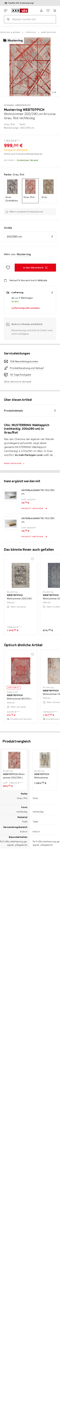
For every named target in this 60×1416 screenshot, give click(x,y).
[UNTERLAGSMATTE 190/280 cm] (10, 495)
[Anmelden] (41, 10)
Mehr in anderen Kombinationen (26, 211)
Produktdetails (13, 410)
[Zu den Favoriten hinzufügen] (8, 268)
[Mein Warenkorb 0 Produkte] (54, 10)
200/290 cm (14, 236)
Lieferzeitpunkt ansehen (26, 307)
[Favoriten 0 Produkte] (48, 10)
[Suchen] (8, 19)
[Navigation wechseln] (5, 10)
